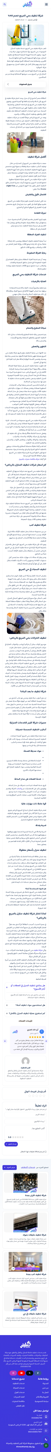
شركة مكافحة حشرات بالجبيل (29, 459)
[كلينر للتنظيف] (25, 1345)
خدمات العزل (19, 1392)
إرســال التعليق (12, 1144)
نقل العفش (20, 1406)
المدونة (46, 1383)
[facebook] (37, 1373)
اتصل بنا (45, 1392)
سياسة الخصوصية (42, 1401)
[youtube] (21, 1373)
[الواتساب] (46, 1445)
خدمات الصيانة (19, 1388)
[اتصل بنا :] (46, 1439)
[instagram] (13, 1373)
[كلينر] (24, 4)
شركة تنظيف (38, 950)
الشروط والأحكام (42, 1397)
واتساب (19, 788)
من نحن (45, 1388)
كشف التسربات (19, 1397)
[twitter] (29, 1373)
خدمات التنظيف (19, 1383)
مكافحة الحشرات (18, 1401)
